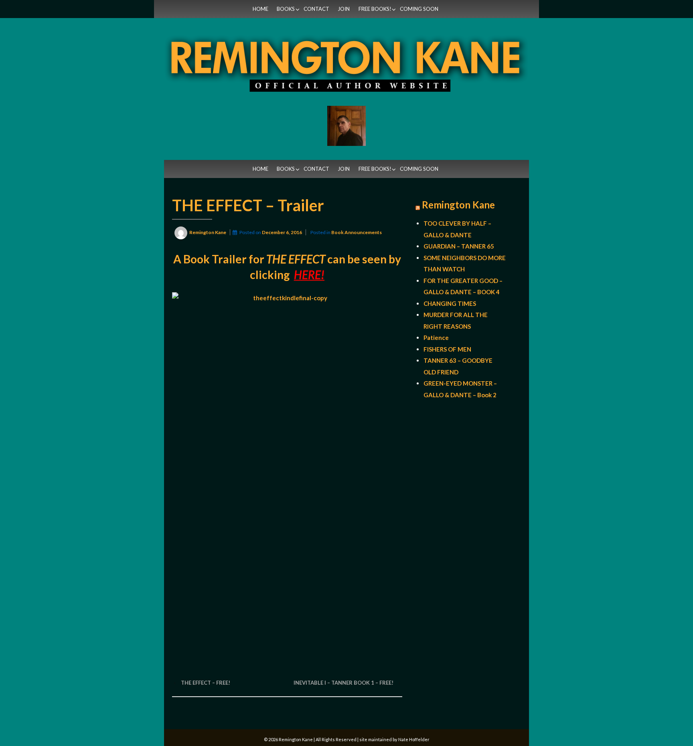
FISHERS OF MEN (447, 349)
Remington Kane (458, 205)
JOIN (344, 9)
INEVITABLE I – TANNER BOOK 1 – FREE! (343, 682)
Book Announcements (356, 232)
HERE (307, 274)
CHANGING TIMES (450, 303)
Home (260, 9)
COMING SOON (419, 9)
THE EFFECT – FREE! (205, 682)
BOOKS (286, 9)
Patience (436, 337)
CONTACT (316, 9)
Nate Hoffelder (414, 739)
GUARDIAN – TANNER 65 (459, 246)
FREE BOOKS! (375, 9)
